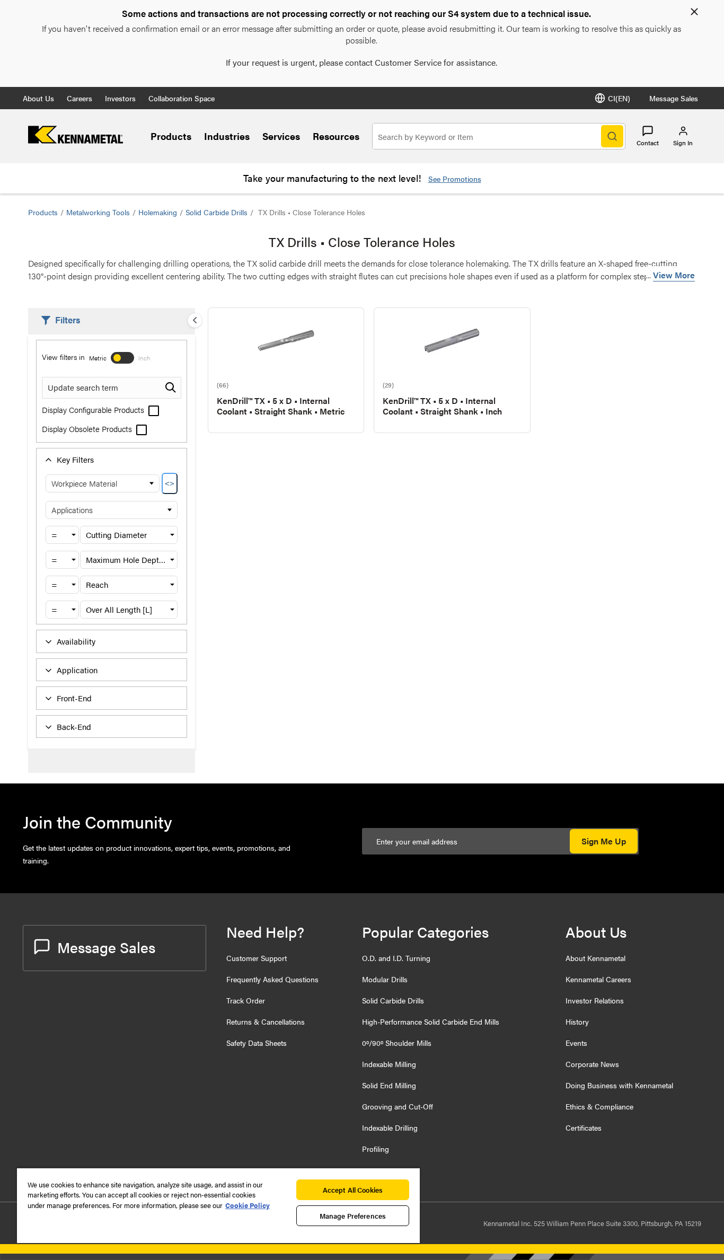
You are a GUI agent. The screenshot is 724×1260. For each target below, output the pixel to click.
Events (576, 1042)
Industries (227, 136)
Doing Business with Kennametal (619, 1085)
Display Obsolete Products (88, 428)
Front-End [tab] (74, 697)
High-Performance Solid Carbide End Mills (430, 1021)
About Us (38, 98)
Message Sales (673, 98)
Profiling (375, 1148)
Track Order (245, 1000)
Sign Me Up (603, 841)
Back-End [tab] (74, 726)
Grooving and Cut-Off (397, 1106)
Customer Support (256, 958)
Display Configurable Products (94, 409)
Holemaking (157, 212)
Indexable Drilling (390, 1127)
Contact (648, 142)
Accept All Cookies (353, 1190)
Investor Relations (595, 1000)
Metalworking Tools (98, 212)
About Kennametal (595, 958)
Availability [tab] (76, 641)
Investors (120, 98)
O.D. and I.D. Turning (396, 958)
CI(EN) (619, 98)
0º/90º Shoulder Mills (396, 1042)
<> (169, 483)
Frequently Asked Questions (272, 979)
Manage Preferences (353, 1216)
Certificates (584, 1127)
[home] (75, 140)
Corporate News (592, 1064)
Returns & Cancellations (265, 1021)
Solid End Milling (389, 1085)
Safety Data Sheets (256, 1042)
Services (281, 136)
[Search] (612, 136)
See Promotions (454, 178)
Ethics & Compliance (599, 1106)
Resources (336, 136)
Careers (79, 98)
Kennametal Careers (598, 979)
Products (171, 136)
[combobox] (62, 535)
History (577, 1021)
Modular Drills (385, 979)
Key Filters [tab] (75, 459)
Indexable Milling (389, 1064)
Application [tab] (77, 669)
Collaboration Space (181, 98)
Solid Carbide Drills (217, 212)
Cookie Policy (247, 1205)
